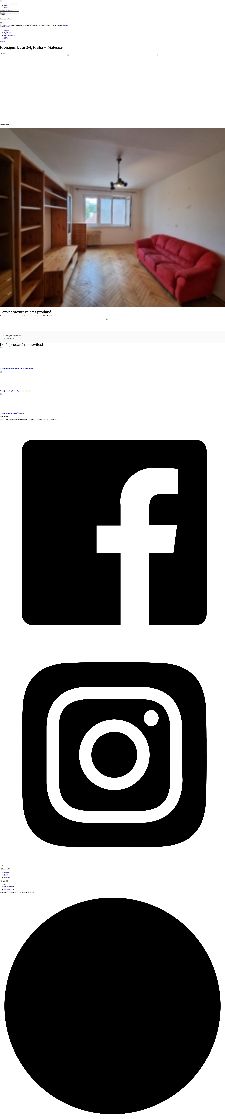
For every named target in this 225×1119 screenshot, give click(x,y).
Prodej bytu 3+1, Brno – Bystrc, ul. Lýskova (15, 391)
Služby (5, 37)
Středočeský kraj (9, 889)
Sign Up (65, 25)
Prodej (5, 5)
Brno (5, 884)
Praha (5, 888)
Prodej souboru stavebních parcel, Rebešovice (16, 368)
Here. (46, 25)
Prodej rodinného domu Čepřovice (12, 413)
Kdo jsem (6, 31)
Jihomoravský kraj (9, 886)
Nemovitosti (7, 32)
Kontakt (6, 38)
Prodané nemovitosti (10, 4)
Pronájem (6, 7)
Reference (7, 34)
